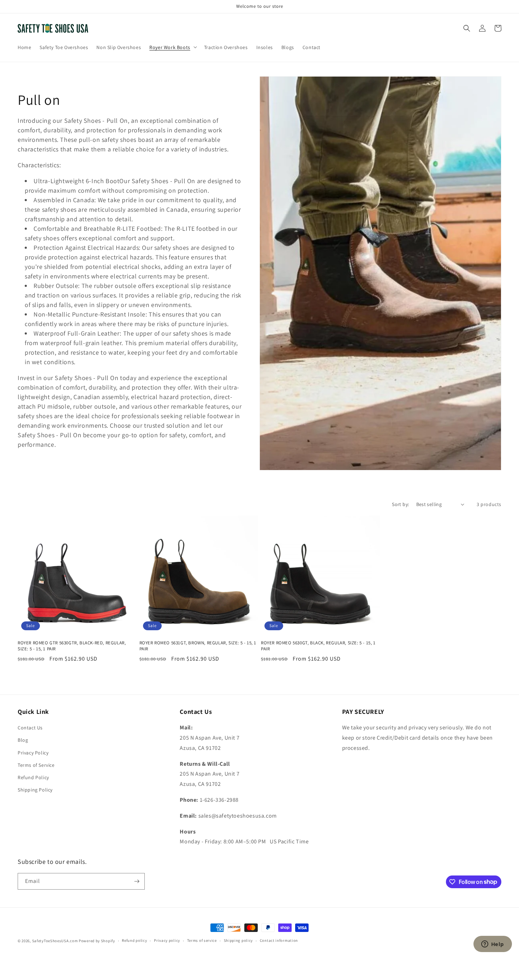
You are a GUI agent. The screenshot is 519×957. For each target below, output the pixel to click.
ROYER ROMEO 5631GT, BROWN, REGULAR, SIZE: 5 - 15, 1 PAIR (198, 646)
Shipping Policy (35, 790)
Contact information (279, 940)
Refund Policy (33, 777)
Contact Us (30, 727)
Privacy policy (167, 940)
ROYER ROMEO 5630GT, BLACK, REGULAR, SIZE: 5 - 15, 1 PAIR (318, 646)
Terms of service (202, 940)
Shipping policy (238, 940)
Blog (23, 740)
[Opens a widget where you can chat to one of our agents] (492, 944)
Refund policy (134, 940)
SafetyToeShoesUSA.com (55, 940)
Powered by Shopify (97, 940)
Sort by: (400, 504)
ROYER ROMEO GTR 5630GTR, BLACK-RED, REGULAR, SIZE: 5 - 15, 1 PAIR (72, 646)
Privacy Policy (33, 753)
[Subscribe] (136, 881)
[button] (172, 47)
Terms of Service (36, 765)
